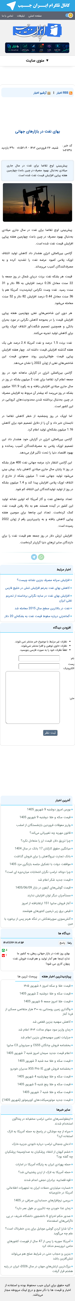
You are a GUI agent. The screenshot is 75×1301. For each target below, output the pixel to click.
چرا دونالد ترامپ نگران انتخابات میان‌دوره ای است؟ (38, 872)
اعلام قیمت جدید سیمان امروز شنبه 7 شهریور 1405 (38, 1053)
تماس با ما (7, 16)
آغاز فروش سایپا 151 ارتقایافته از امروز (46, 903)
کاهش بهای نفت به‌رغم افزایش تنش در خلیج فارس (37, 588)
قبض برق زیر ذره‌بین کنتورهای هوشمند (46, 911)
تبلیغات (21, 16)
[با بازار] (37, 48)
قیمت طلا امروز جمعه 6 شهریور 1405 (47, 1001)
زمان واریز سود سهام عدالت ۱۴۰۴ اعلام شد (44, 1029)
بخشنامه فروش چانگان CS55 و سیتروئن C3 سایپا (39, 1045)
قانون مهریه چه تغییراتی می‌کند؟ (50, 833)
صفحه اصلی (35, 16)
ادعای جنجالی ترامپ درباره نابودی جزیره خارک (41, 1144)
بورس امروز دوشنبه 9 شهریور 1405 (49, 809)
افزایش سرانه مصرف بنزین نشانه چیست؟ (43, 580)
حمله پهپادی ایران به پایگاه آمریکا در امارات (43, 1164)
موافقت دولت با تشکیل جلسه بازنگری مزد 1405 (40, 864)
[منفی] (3, 955)
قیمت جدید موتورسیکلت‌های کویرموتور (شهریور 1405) (36, 1100)
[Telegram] (34, 559)
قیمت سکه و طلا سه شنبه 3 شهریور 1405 (44, 1061)
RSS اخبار (63, 93)
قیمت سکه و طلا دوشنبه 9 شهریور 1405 (45, 817)
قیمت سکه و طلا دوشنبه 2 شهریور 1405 (45, 993)
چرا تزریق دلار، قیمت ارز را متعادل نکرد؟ (46, 840)
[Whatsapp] (41, 559)
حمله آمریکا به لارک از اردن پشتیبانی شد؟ (44, 1172)
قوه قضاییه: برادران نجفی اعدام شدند (47, 1180)
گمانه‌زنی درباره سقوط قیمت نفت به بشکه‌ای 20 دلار (37, 616)
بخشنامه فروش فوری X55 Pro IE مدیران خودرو (40, 1068)
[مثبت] (3, 950)
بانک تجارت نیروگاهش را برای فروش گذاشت (42, 856)
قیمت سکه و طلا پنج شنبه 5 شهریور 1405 (44, 1084)
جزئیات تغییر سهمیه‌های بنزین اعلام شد (46, 1037)
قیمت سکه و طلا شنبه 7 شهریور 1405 (46, 1092)
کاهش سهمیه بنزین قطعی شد (51, 1021)
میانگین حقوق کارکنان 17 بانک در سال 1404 (43, 848)
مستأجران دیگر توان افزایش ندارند (49, 895)
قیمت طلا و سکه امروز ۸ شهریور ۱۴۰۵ (47, 985)
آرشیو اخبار (41, 93)
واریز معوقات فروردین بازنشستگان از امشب (43, 825)
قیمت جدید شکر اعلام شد (54, 879)
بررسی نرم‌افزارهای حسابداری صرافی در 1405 (42, 1200)
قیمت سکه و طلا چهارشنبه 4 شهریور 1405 (44, 1076)
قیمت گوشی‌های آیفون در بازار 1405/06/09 (43, 887)
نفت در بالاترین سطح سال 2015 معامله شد (42, 608)
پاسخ (62, 943)
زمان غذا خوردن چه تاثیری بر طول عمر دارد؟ (43, 1208)
